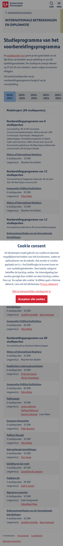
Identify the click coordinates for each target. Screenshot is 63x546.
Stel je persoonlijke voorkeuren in (31, 291)
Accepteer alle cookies (31, 299)
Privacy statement (49, 284)
